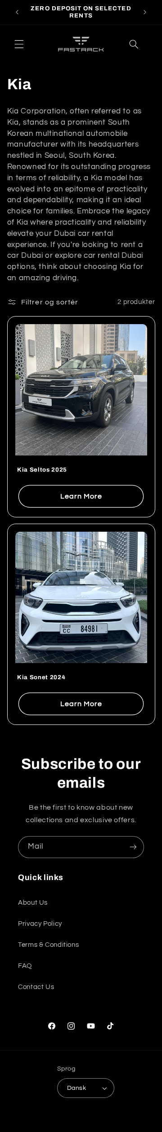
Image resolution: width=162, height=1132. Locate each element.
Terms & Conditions (48, 944)
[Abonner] (133, 847)
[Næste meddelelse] (145, 12)
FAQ (25, 966)
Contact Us (36, 987)
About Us (33, 902)
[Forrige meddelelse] (17, 12)
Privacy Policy (40, 923)
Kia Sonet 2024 (41, 677)
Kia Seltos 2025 (42, 469)
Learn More (81, 496)
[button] (19, 44)
